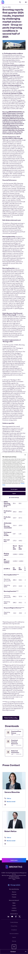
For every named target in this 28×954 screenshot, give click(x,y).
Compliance (14, 929)
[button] (10, 718)
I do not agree (14, 489)
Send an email (11, 801)
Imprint (14, 937)
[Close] (25, 455)
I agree (14, 493)
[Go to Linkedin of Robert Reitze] (5, 843)
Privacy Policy (14, 926)
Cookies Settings (15, 497)
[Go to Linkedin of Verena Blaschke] (5, 804)
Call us (9, 798)
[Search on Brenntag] (20, 2)
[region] (14, 477)
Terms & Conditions (14, 933)
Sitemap (14, 941)
